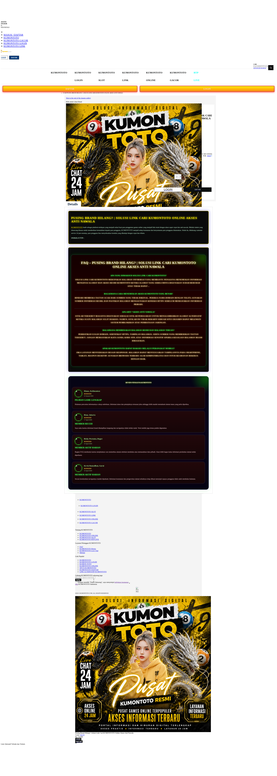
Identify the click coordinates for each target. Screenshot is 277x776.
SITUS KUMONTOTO (88, 568)
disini (209, 156)
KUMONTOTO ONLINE (89, 519)
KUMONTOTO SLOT (88, 512)
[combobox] (264, 66)
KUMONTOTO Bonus (88, 549)
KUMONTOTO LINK (14, 46)
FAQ (81, 547)
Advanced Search (259, 68)
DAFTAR (70, 89)
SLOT (82, 735)
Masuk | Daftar (13, 34)
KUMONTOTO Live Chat (89, 551)
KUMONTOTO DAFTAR (89, 570)
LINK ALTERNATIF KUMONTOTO (93, 572)
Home (65, 93)
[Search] (270, 67)
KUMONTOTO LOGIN (15, 43)
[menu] (125, 76)
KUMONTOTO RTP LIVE (89, 539)
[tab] (72, 204)
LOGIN (207, 89)
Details (73, 204)
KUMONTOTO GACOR (16, 40)
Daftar (14, 57)
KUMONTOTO (11, 37)
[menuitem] (59, 72)
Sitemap (82, 553)
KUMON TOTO (85, 564)
